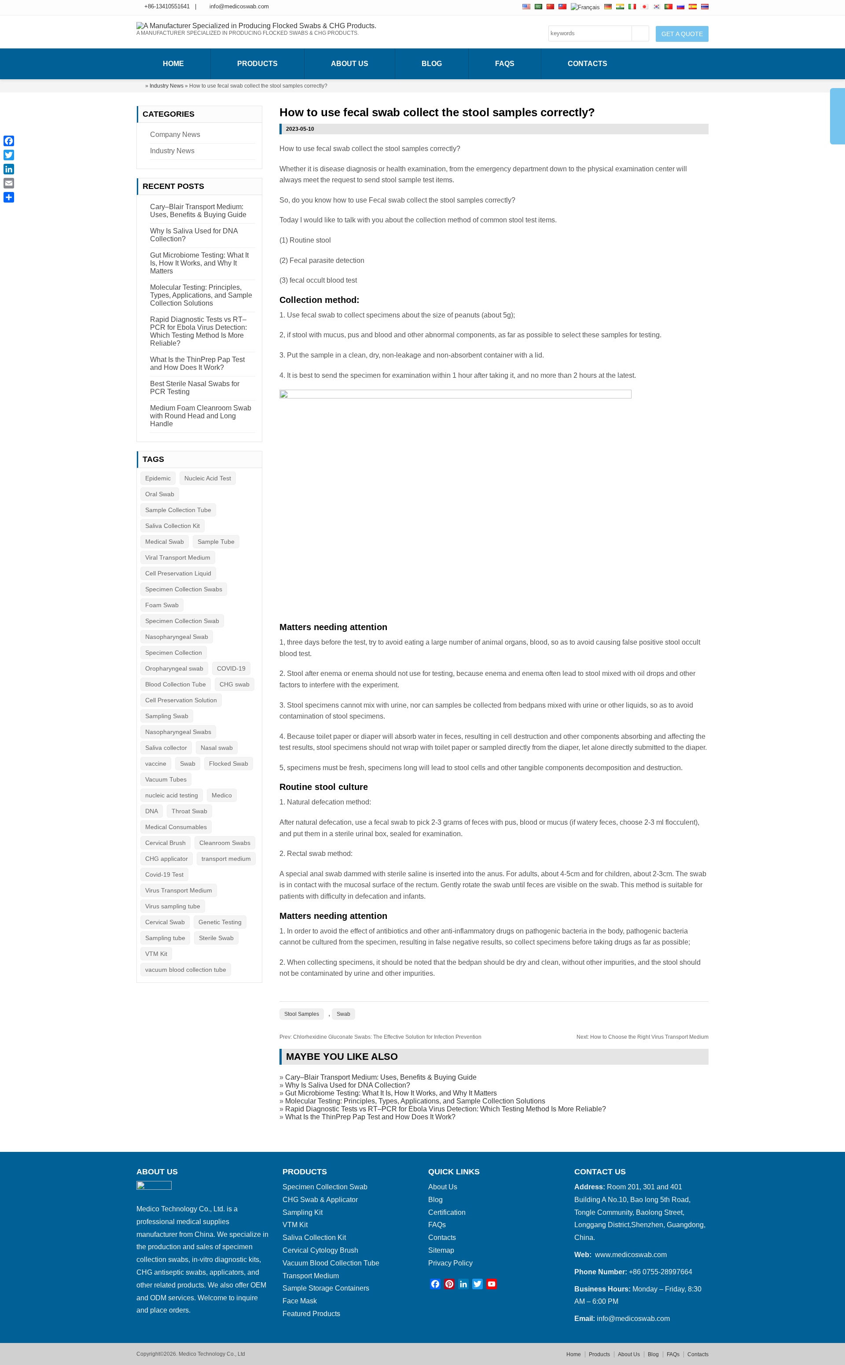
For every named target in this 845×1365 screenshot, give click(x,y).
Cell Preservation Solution (181, 700)
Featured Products (311, 1313)
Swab (343, 1014)
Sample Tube (216, 541)
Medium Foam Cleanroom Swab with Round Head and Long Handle (200, 416)
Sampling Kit (303, 1212)
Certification (447, 1212)
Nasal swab (217, 747)
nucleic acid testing (171, 795)
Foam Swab (162, 605)
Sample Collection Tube (178, 509)
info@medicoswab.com (239, 6)
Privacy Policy (450, 1263)
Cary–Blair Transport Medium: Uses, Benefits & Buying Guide (381, 1077)
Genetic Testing (220, 922)
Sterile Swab (216, 937)
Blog (432, 63)
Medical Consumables (176, 826)
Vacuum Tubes (166, 779)
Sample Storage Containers (326, 1288)
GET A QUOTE (682, 33)
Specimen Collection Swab (182, 620)
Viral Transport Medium (177, 557)
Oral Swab (159, 494)
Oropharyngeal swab (174, 668)
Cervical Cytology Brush (320, 1250)
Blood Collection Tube (175, 684)
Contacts (587, 63)
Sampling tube (165, 937)
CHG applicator (166, 858)
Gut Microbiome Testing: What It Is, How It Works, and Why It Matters (391, 1093)
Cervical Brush (165, 842)
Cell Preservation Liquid (178, 573)
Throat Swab (189, 811)
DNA (151, 811)
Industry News (167, 86)
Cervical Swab (165, 922)
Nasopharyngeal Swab (176, 636)
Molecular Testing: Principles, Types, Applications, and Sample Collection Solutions (415, 1101)
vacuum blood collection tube (185, 969)
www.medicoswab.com (631, 1254)
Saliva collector (166, 747)
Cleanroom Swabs (224, 842)
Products (257, 63)
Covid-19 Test (164, 874)
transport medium (226, 858)
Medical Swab (164, 541)
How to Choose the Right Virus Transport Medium (643, 1037)
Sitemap (441, 1250)
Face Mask (300, 1301)
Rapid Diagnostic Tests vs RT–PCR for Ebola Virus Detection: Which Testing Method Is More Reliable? (445, 1109)
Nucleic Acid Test (207, 478)
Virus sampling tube (172, 906)
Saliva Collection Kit (172, 525)
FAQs (504, 63)
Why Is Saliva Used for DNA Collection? (347, 1085)
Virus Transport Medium (178, 890)
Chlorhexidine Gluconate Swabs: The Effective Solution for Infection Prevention (380, 1037)
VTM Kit (156, 953)
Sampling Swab (166, 715)
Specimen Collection (173, 652)
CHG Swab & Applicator (320, 1199)
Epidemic (158, 478)
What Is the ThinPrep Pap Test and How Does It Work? (370, 1117)
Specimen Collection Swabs (183, 589)
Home (173, 63)
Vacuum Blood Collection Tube (331, 1263)
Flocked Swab (228, 763)
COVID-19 (231, 668)
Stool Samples (301, 1014)
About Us (349, 63)
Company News (175, 134)
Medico (222, 795)
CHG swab (235, 684)
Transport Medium (311, 1276)
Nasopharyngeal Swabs (178, 731)
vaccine (155, 763)
